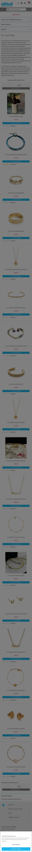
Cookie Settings (16, 844)
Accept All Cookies (16, 849)
